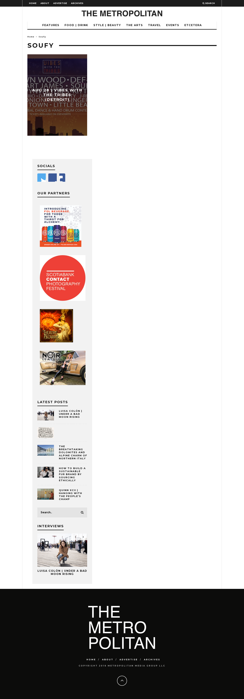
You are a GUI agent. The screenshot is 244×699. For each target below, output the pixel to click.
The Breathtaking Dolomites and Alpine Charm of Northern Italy (73, 452)
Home (33, 3)
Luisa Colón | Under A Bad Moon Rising (70, 413)
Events (172, 25)
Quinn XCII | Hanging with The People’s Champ (70, 495)
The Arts (134, 25)
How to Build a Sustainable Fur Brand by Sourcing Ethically (72, 474)
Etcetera (193, 25)
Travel (154, 25)
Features (50, 25)
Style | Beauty (107, 25)
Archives (77, 3)
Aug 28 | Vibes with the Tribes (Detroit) (57, 95)
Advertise (60, 3)
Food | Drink (76, 25)
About (45, 3)
